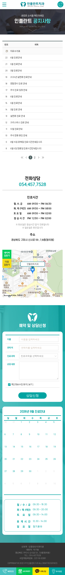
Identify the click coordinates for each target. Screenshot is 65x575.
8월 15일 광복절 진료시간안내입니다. (26, 142)
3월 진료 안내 (16, 109)
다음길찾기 (7, 263)
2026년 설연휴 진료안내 (20, 77)
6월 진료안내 (16, 57)
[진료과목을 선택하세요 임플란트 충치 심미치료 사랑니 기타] (38, 355)
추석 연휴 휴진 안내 (18, 135)
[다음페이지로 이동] (39, 158)
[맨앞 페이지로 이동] (22, 158)
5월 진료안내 (16, 64)
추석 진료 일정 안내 (18, 90)
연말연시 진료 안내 (18, 83)
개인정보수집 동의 (19, 384)
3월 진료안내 (15, 70)
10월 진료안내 (16, 129)
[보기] (30, 384)
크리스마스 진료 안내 (19, 122)
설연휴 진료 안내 (17, 116)
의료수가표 (15, 51)
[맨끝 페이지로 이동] (43, 158)
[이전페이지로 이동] (26, 158)
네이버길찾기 (7, 254)
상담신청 (32, 395)
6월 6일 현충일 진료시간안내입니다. (26, 148)
